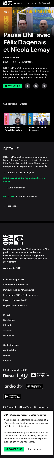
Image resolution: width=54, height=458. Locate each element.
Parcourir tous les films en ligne (18, 290)
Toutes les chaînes (28, 196)
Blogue (6, 315)
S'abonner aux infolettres (15, 284)
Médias (6, 355)
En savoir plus (34, 449)
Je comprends (14, 449)
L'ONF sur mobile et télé (15, 370)
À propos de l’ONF (12, 268)
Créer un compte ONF (14, 279)
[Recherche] (28, 3)
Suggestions (10, 103)
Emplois (7, 360)
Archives (7, 330)
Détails (23, 103)
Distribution (9, 320)
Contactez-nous (10, 345)
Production (8, 335)
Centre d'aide (9, 350)
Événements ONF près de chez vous (20, 295)
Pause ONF (8, 196)
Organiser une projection (15, 305)
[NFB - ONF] (7, 3)
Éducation (8, 325)
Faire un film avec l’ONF (15, 300)
